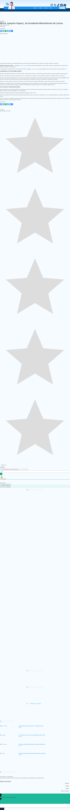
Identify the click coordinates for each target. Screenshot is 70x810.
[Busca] (64, 8)
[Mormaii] (35, 670)
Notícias (35, 7)
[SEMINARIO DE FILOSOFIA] (35, 703)
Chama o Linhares (65, 790)
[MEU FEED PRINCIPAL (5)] (35, 687)
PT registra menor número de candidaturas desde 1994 (32, 735)
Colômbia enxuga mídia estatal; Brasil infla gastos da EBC (32, 753)
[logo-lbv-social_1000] (35, 489)
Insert (2, 808)
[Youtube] (64, 5)
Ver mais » (20, 727)
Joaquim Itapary (23, 65)
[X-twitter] (55, 5)
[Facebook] (61, 5)
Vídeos (46, 7)
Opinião (40, 7)
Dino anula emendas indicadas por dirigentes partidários (32, 744)
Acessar (2, 466)
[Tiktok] (58, 5)
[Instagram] (51, 5)
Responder (3, 803)
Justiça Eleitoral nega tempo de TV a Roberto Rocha (31, 725)
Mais (51, 7)
